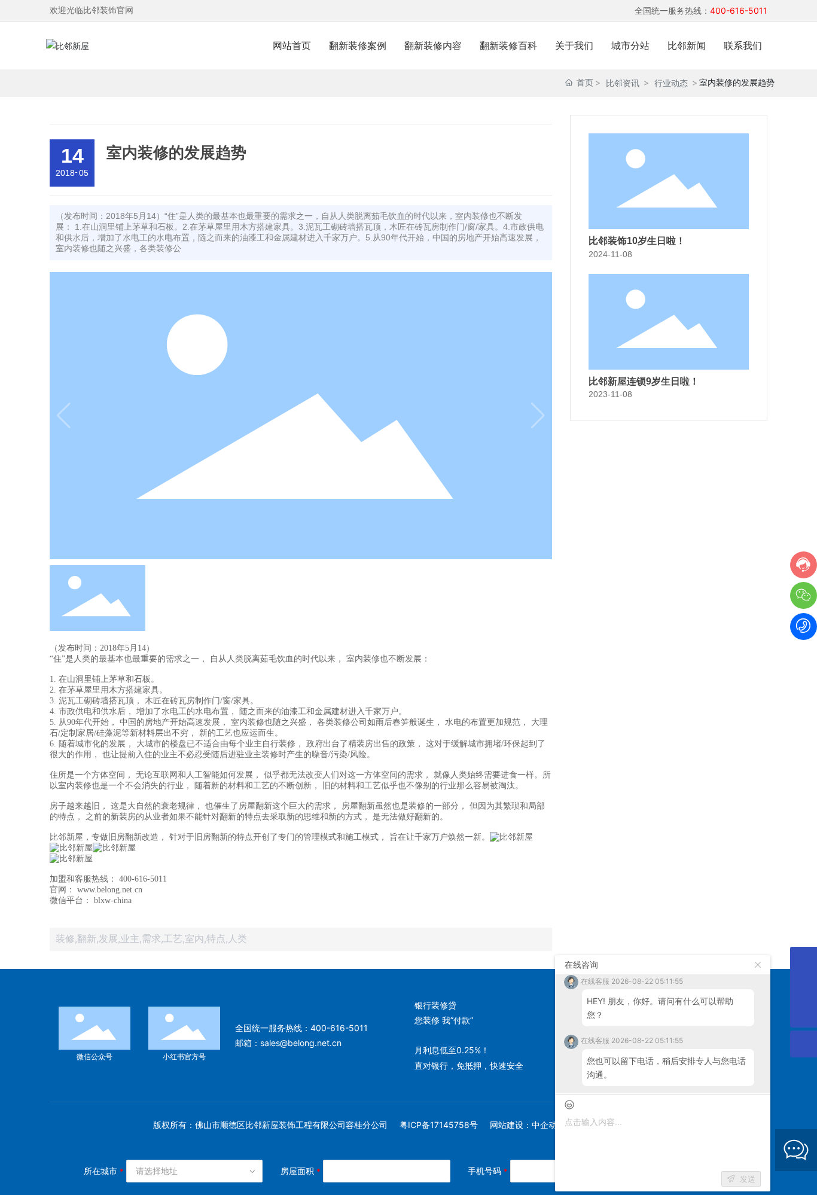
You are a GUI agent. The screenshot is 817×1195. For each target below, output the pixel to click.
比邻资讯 (622, 83)
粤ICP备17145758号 (439, 1125)
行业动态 (671, 83)
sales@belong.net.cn (301, 1043)
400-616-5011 (339, 1028)
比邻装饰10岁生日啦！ (637, 241)
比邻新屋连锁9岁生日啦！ (644, 381)
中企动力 (548, 1125)
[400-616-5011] (803, 987)
